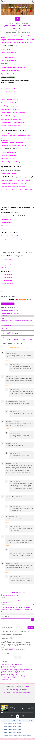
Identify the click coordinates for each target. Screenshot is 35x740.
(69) (16, 669)
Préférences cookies (29, 694)
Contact (29, 690)
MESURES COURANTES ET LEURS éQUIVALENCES (17, 607)
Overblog (26, 686)
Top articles (23, 690)
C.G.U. (13, 692)
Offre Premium (3, 694)
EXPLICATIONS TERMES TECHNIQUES (17, 23)
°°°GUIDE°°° (17, 600)
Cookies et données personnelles (16, 694)
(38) (6, 679)
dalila (11, 649)
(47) (14, 676)
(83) (8, 668)
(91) (12, 664)
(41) (8, 677)
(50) (9, 674)
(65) (13, 671)
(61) (9, 673)
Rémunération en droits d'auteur (23, 692)
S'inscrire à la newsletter (8, 304)
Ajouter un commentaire (14, 347)
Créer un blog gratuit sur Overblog (11, 690)
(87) (9, 666)
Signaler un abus (7, 692)
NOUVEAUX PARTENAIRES (17, 593)
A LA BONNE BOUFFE (17, 6)
